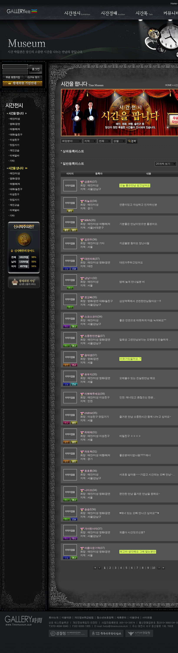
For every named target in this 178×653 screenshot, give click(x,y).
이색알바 (14, 155)
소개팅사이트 (109, 651)
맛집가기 (14, 145)
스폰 (59, 651)
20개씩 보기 (163, 163)
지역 (87, 141)
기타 (12, 160)
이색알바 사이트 (94, 643)
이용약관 (66, 617)
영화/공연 (15, 124)
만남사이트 (36, 651)
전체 (101, 141)
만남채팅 (50, 651)
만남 (25, 651)
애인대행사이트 (109, 647)
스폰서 (68, 651)
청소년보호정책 (105, 617)
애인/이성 (15, 118)
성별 (116, 141)
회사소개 (53, 617)
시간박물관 (112, 643)
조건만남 (125, 647)
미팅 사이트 (7, 643)
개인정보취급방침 (84, 617)
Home (174, 3)
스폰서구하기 (82, 651)
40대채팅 (15, 651)
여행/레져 (15, 129)
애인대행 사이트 (129, 643)
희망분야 (67, 141)
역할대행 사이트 (150, 643)
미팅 (172, 647)
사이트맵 (147, 617)
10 (153, 567)
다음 (159, 567)
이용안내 (134, 617)
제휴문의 (121, 617)
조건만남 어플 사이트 (46, 643)
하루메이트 (125, 651)
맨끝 (163, 567)
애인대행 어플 (24, 643)
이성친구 (14, 139)
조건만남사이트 (141, 647)
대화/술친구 (16, 134)
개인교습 (14, 150)
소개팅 (95, 651)
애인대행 (21, 647)
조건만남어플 (160, 647)
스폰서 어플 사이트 (72, 643)
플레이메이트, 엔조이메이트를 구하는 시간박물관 (56, 647)
